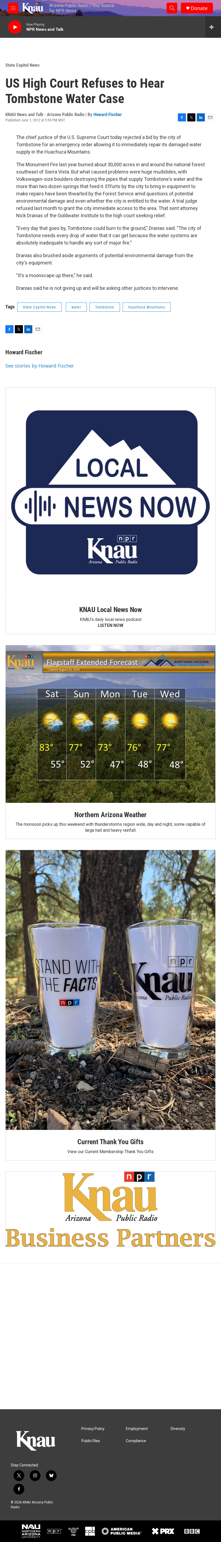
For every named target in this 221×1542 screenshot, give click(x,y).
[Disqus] (110, 1336)
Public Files (90, 1441)
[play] (15, 27)
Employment (137, 1429)
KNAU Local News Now (110, 610)
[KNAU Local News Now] (110, 493)
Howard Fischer (108, 114)
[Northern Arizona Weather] (110, 724)
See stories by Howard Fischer (39, 365)
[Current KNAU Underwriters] (110, 1208)
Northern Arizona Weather (110, 815)
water (76, 307)
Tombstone (104, 307)
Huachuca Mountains (146, 307)
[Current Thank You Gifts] (110, 990)
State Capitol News (22, 65)
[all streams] (213, 27)
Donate (199, 8)
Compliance (136, 1441)
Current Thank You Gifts (110, 1142)
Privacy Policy (93, 1429)
